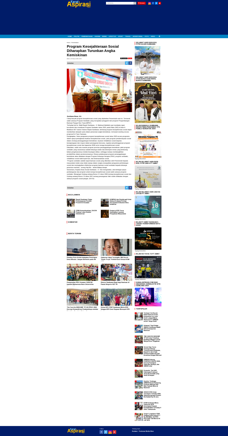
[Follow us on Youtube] (114, 432)
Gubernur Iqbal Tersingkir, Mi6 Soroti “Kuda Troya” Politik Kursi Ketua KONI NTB (115, 259)
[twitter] (156, 3)
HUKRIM (97, 36)
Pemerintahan (75, 42)
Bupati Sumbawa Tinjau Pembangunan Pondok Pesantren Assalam (84, 201)
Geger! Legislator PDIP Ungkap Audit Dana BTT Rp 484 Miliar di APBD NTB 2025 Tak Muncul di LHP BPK (152, 417)
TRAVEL (128, 36)
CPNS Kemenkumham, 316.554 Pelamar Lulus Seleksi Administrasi (86, 212)
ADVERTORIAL (138, 36)
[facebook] (153, 3)
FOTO (147, 36)
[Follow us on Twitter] (105, 432)
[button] (159, 35)
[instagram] (149, 3)
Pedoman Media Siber (146, 431)
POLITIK (76, 36)
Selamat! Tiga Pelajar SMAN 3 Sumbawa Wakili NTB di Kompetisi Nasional (152, 328)
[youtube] (159, 3)
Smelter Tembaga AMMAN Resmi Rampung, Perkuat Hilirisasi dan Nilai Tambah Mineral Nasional (152, 384)
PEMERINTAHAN (86, 36)
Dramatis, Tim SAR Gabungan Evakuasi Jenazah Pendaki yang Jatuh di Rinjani (151, 373)
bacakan (124, 58)
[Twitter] (127, 63)
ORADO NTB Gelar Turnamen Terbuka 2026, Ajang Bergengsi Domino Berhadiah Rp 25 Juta (152, 394)
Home (68, 42)
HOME (70, 36)
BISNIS (104, 36)
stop (130, 58)
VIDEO (153, 36)
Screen (142, 3)
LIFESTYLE (112, 36)
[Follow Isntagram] (110, 432)
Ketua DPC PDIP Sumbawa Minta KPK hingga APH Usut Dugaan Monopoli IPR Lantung (115, 309)
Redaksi (135, 431)
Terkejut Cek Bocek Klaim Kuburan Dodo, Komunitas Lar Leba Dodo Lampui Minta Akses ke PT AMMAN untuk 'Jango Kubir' (151, 317)
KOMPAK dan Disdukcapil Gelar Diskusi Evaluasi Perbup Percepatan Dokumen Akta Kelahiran (120, 202)
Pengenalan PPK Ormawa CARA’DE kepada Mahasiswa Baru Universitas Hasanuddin (80, 284)
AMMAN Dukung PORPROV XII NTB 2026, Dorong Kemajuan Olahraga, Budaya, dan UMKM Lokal (152, 363)
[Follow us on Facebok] (101, 432)
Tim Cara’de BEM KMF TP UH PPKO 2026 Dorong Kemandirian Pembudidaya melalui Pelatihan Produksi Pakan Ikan (82, 309)
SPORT (120, 36)
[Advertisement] (114, 21)
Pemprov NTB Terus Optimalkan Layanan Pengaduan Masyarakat (118, 212)
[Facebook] (130, 63)
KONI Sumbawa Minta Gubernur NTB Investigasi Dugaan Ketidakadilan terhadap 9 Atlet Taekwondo (152, 406)
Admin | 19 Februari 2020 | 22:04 (74, 58)
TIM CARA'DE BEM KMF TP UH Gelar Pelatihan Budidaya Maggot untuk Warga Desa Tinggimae (152, 339)
